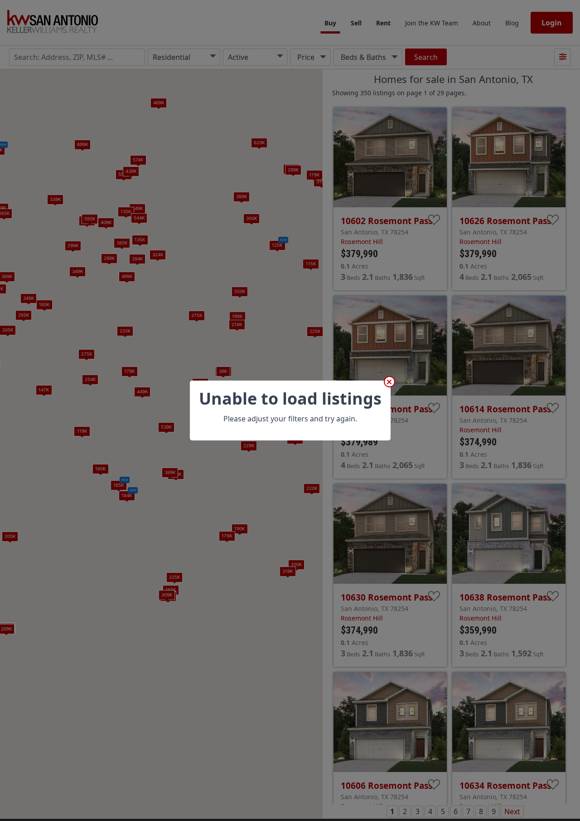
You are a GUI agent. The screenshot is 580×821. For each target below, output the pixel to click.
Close (389, 381)
